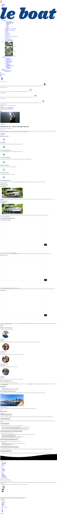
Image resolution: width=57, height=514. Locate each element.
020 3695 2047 (10, 107)
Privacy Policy (3, 469)
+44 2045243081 (2, 134)
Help (2, 6)
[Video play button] (45, 245)
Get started (3, 57)
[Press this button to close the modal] (1, 111)
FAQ (2, 468)
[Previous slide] (0, 106)
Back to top (1, 513)
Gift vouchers (3, 465)
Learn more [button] (1, 472)
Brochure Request (4, 463)
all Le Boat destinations (16, 427)
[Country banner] (1, 2)
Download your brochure (3, 183)
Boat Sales (3, 124)
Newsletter (3, 3)
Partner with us (4, 476)
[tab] (0, 325)
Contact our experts (2, 133)
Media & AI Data (4, 475)
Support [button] (1, 466)
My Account (3, 5)
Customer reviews (4, 462)
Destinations (3, 20)
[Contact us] (0, 76)
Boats (2, 41)
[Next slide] (2, 106)
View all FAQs (2, 413)
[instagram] (2, 509)
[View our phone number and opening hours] (1, 75)
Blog (2, 464)
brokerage (11, 444)
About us (3, 473)
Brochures (3, 4)
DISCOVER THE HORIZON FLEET (5, 216)
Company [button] (1, 461)
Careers (3, 474)
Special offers (3, 69)
